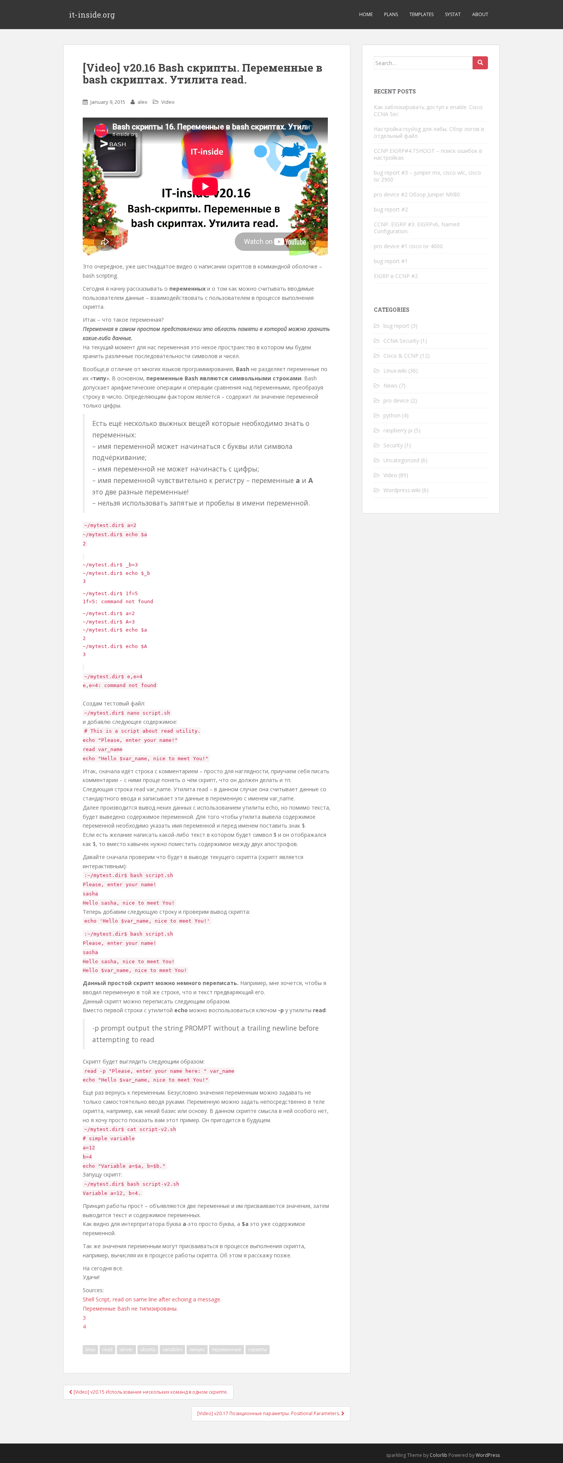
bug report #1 (391, 261)
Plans (391, 14)
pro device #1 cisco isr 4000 (408, 246)
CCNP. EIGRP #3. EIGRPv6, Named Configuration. (417, 228)
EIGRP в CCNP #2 (396, 276)
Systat (453, 14)
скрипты (257, 1349)
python (392, 415)
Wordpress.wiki (402, 490)
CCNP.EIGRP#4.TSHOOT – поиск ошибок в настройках (428, 154)
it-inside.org (92, 15)
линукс (197, 1349)
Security (393, 445)
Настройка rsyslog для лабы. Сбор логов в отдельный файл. (429, 132)
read (107, 1349)
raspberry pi (397, 430)
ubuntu (147, 1349)
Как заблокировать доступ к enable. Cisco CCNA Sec (428, 110)
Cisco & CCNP (401, 355)
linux (90, 1349)
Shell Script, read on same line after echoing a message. (152, 1299)
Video (168, 101)
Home (366, 14)
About (480, 14)
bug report (396, 325)
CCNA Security (401, 340)
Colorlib (438, 1455)
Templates (421, 14)
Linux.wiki (395, 370)
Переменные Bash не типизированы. (130, 1308)
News (390, 385)
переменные (226, 1349)
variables (172, 1349)
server (126, 1349)
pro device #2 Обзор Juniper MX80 (417, 194)
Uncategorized (401, 460)
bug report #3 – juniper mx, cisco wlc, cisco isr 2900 (427, 176)
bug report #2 (391, 209)
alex (142, 101)
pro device (396, 400)
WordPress (488, 1455)
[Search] (480, 62)
